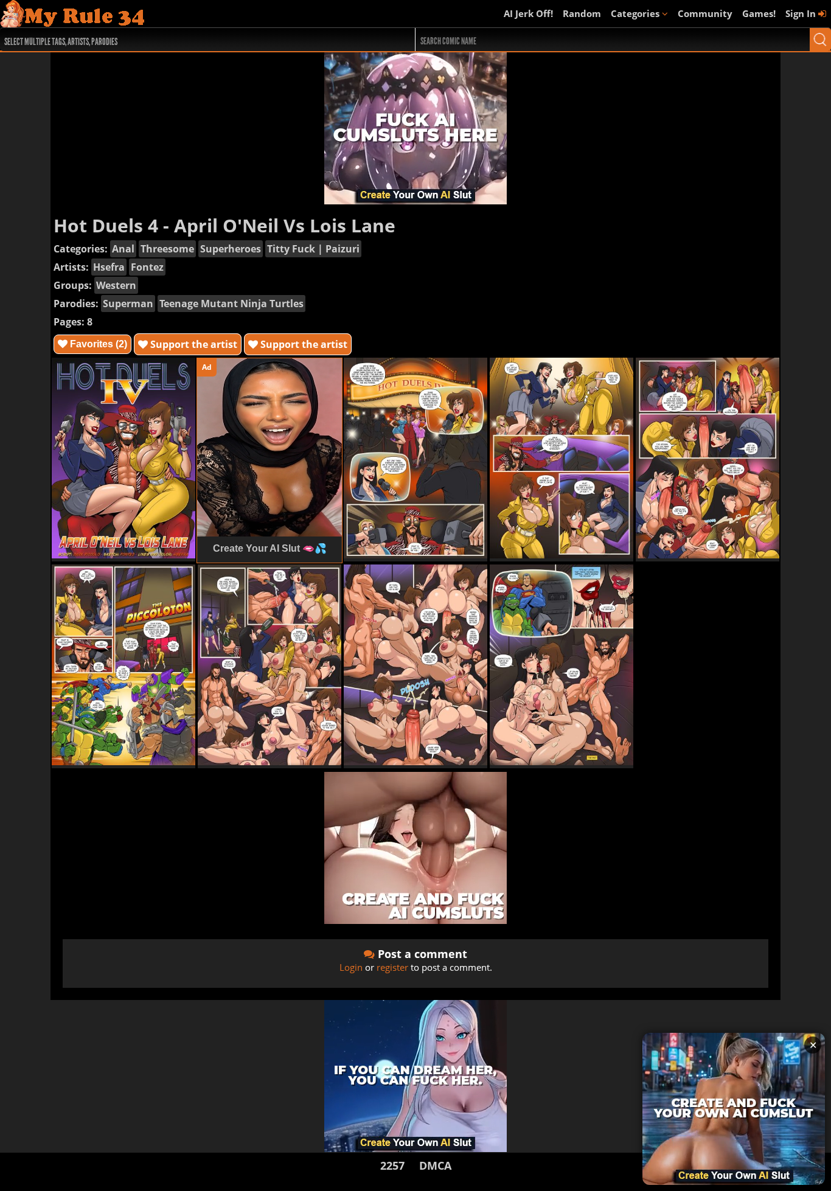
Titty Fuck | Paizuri (313, 248)
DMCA (435, 1165)
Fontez (147, 267)
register (392, 967)
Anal (123, 248)
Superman (128, 303)
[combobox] (187, 39)
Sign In (801, 13)
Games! (759, 13)
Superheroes (230, 248)
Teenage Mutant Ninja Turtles (231, 303)
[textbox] (189, 39)
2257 (392, 1165)
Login (351, 967)
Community (705, 13)
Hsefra (109, 267)
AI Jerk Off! (528, 13)
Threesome (167, 248)
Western (116, 285)
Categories (636, 13)
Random (582, 13)
